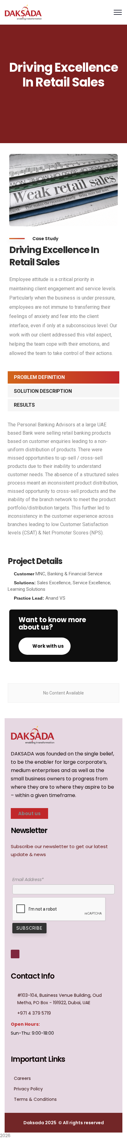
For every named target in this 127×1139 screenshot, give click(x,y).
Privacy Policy (28, 1089)
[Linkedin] (15, 954)
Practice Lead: (29, 598)
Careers (22, 1078)
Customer (24, 573)
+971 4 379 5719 (34, 1013)
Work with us (47, 646)
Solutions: (25, 582)
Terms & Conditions (35, 1099)
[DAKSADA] (23, 12)
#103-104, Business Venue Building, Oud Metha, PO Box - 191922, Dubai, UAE (59, 999)
